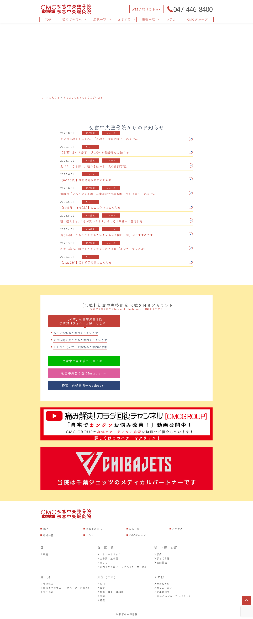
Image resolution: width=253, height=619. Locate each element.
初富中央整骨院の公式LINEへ (84, 361)
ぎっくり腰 (163, 558)
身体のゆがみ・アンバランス (174, 596)
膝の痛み (48, 583)
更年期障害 (163, 592)
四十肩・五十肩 (109, 558)
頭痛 (45, 554)
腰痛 (159, 554)
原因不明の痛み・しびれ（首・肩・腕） (123, 566)
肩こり (104, 562)
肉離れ (104, 596)
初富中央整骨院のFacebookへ (84, 385)
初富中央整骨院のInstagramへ (84, 373)
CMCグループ (137, 535)
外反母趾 (48, 592)
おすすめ (177, 528)
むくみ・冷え (164, 587)
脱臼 (102, 583)
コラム (90, 535)
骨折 (102, 587)
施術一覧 (48, 535)
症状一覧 (134, 528)
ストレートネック (110, 554)
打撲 (102, 600)
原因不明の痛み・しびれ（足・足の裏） (67, 587)
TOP (45, 528)
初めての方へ (94, 528)
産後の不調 (163, 583)
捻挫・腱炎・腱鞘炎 (112, 592)
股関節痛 (162, 562)
